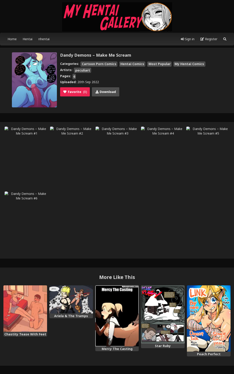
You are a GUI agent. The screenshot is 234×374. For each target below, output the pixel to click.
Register (210, 39)
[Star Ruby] (163, 314)
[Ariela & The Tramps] (71, 299)
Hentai (27, 39)
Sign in (189, 39)
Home (12, 39)
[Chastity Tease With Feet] (25, 308)
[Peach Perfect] (209, 318)
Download (107, 92)
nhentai (44, 39)
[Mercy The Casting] (117, 315)
